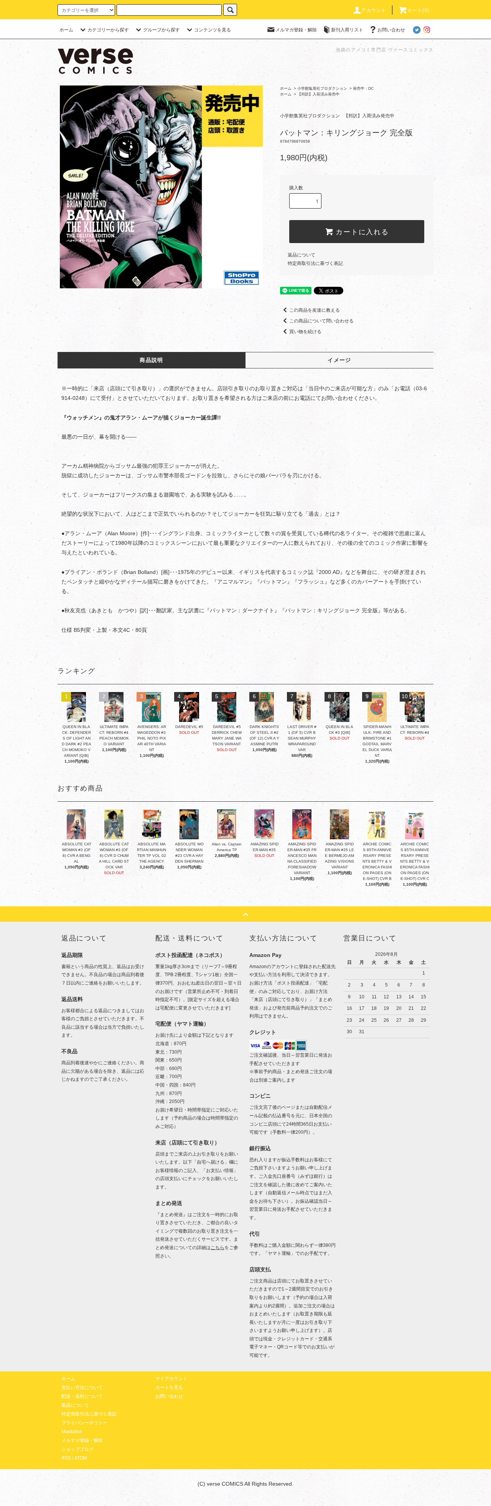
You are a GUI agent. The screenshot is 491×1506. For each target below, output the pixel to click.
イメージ (339, 360)
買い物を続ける (305, 331)
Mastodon (71, 1431)
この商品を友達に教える (314, 310)
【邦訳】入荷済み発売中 (318, 94)
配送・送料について (82, 1396)
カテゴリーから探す (108, 30)
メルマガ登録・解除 (296, 30)
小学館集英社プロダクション (322, 88)
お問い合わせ (391, 30)
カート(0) (418, 10)
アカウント (374, 10)
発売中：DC (363, 88)
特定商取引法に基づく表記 (315, 263)
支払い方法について (82, 1387)
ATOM (80, 1458)
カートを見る (169, 1387)
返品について (301, 255)
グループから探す (161, 30)
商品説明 (151, 360)
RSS (66, 1458)
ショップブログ (77, 1449)
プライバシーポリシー (84, 1422)
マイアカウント (171, 1378)
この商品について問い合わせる (321, 321)
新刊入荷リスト (347, 30)
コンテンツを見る (212, 30)
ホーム (66, 30)
